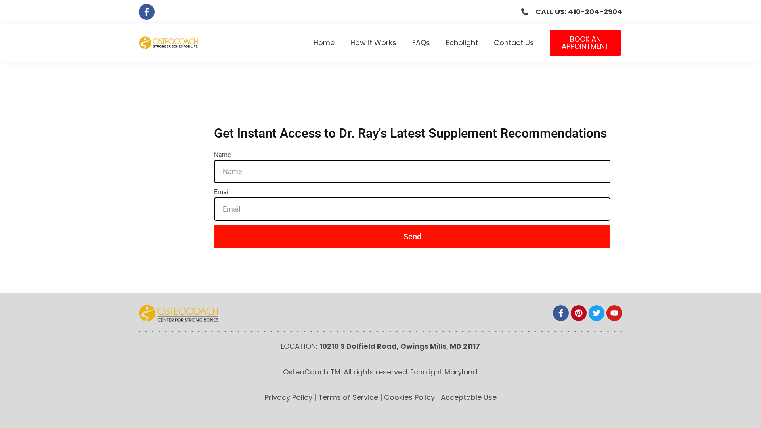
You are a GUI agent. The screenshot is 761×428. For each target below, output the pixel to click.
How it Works (373, 43)
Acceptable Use (469, 397)
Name (222, 155)
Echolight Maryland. (444, 372)
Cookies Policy (409, 397)
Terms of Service (348, 397)
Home (324, 43)
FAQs (421, 43)
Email (222, 192)
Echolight (462, 43)
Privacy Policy (288, 397)
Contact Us (514, 43)
